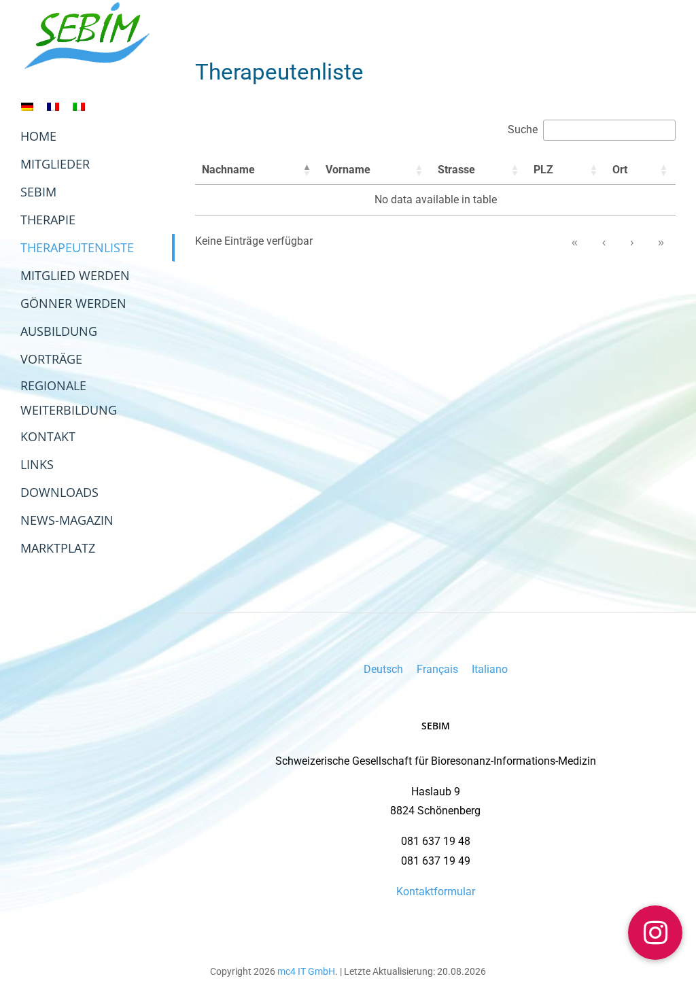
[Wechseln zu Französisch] (53, 106)
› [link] (631, 242)
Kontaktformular (435, 891)
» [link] (661, 242)
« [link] (575, 242)
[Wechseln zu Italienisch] (79, 106)
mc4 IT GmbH (306, 971)
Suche (523, 129)
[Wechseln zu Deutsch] (27, 106)
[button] (306, 170)
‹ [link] (604, 242)
